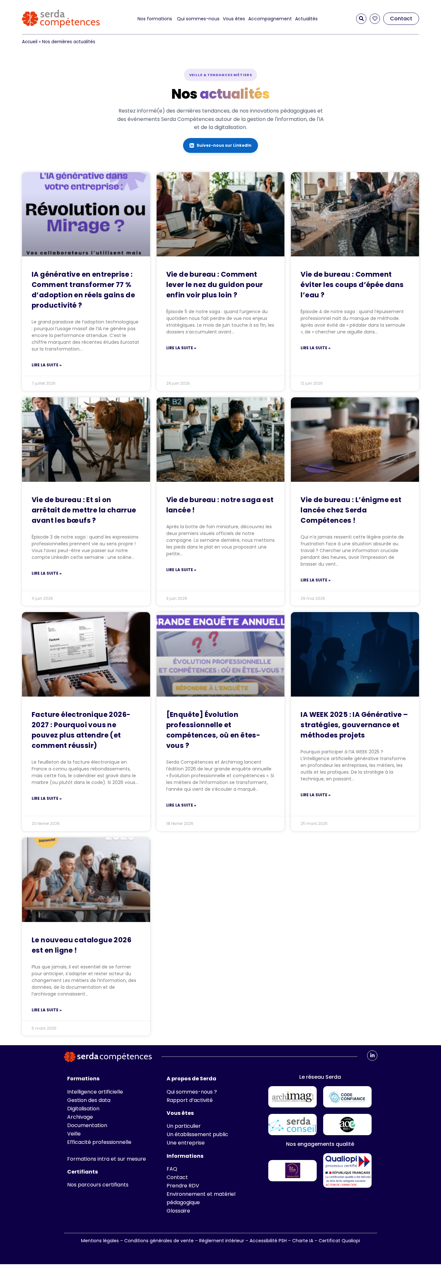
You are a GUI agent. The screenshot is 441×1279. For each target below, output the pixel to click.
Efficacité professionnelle (99, 1142)
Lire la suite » (47, 365)
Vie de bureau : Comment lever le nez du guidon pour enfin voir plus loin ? (214, 285)
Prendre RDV (183, 1185)
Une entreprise (186, 1142)
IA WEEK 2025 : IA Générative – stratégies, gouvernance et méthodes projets (354, 725)
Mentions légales (100, 1240)
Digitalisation (83, 1108)
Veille (74, 1133)
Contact (177, 1177)
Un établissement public (197, 1134)
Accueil (29, 42)
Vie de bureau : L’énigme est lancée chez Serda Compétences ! (351, 510)
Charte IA (303, 1240)
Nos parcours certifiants (97, 1184)
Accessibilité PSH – (271, 1240)
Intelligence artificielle (95, 1092)
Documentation (87, 1125)
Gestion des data (88, 1100)
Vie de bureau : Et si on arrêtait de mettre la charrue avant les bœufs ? (84, 510)
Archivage (80, 1117)
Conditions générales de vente (159, 1240)
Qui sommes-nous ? (192, 1092)
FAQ (172, 1169)
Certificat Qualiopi (339, 1240)
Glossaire (178, 1211)
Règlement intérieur (221, 1240)
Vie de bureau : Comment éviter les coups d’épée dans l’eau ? (352, 285)
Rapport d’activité (190, 1100)
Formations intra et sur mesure (106, 1159)
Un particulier (184, 1126)
